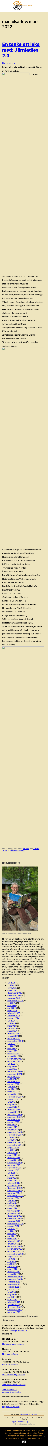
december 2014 (14, 1188)
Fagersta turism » (10, 1364)
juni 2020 (11, 1086)
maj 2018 (11, 1124)
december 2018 (14, 1114)
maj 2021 (11, 1079)
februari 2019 (13, 1109)
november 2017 (14, 1132)
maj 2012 (11, 1264)
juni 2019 (11, 1101)
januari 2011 (13, 1304)
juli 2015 (11, 1172)
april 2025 (12, 1008)
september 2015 (15, 1167)
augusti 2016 (13, 1147)
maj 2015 (11, 1177)
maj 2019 (11, 1104)
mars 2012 (12, 1269)
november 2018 (14, 1117)
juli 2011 (11, 1289)
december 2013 (14, 1215)
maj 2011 (11, 1294)
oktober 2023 (13, 1038)
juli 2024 (11, 1020)
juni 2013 (11, 1231)
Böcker (26, 848)
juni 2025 (11, 1003)
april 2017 (12, 1139)
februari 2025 (13, 1013)
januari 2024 (13, 1036)
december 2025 (14, 992)
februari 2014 (13, 1210)
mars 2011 (12, 1299)
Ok (24, 1442)
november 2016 (14, 1142)
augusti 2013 (13, 1226)
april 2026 (12, 987)
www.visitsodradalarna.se (13, 1384)
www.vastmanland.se (11, 1392)
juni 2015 (11, 1175)
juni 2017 (11, 1137)
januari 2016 (13, 1160)
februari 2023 (13, 1053)
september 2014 (15, 1195)
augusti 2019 (13, 1099)
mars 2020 (12, 1091)
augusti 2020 (13, 1084)
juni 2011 (11, 1291)
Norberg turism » (10, 1354)
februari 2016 (13, 1157)
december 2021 (14, 1071)
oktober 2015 (13, 1165)
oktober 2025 (13, 998)
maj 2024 (11, 1025)
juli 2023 (11, 1043)
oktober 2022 (13, 1061)
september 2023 (15, 1041)
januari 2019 (13, 1112)
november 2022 (14, 1058)
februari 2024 (13, 1033)
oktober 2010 (13, 1312)
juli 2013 (11, 1228)
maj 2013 (11, 1233)
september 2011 (15, 1284)
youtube (34, 1414)
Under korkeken (29, 1424)
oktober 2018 (13, 1119)
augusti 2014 (13, 1198)
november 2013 (14, 1218)
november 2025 (14, 995)
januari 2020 (13, 1094)
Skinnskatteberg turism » (13, 1374)
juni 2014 (11, 1200)
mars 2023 (12, 1051)
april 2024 (12, 1028)
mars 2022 (12, 1068)
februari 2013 (13, 1241)
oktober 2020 (13, 1081)
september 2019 (15, 1096)
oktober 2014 (13, 1193)
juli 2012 (11, 1259)
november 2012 (14, 1248)
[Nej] (44, 1436)
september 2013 (15, 1223)
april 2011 (12, 1297)
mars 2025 (12, 1010)
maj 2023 (11, 1048)
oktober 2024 (13, 1015)
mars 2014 (12, 1208)
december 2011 (14, 1276)
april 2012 (12, 1266)
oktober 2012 (13, 1251)
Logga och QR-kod (10, 1406)
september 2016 (15, 1145)
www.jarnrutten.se (18, 1330)
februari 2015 (13, 1183)
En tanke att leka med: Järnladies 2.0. (21, 50)
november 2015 (14, 1162)
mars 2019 (12, 1107)
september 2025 (15, 1000)
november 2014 (14, 1190)
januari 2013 (13, 1243)
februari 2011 (13, 1302)
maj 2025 (11, 1005)
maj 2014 (11, 1203)
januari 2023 (13, 1056)
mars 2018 (12, 1127)
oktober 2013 (13, 1221)
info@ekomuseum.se (31, 1422)
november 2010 (14, 1309)
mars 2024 (12, 1030)
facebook (24, 1414)
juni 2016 (11, 1150)
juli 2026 (11, 982)
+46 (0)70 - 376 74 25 (17, 1422)
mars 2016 (12, 1155)
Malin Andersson (17, 850)
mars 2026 (12, 990)
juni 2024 (11, 1023)
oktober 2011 (13, 1281)
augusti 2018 (13, 1122)
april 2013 (12, 1236)
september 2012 (15, 1253)
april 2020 (12, 1089)
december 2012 (14, 1246)
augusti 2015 (13, 1170)
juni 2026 (11, 985)
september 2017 (15, 1134)
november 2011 (14, 1279)
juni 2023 (11, 1046)
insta (28, 1414)
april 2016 (12, 1152)
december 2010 (14, 1307)
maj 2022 (11, 1066)
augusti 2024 (13, 1018)
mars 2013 (12, 1238)
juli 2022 (11, 1063)
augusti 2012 (13, 1256)
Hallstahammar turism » (13, 1344)
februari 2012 (13, 1271)
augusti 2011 (13, 1286)
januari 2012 (13, 1274)
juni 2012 (11, 1261)
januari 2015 (13, 1185)
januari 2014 (13, 1213)
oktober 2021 (13, 1076)
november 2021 (14, 1074)
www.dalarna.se (9, 1389)
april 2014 (12, 1205)
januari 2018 (13, 1129)
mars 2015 (12, 1180)
